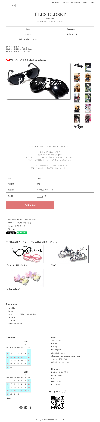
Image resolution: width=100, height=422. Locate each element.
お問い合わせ (72, 34)
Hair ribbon (15, 46)
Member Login (56, 375)
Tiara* (53, 265)
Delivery (54, 347)
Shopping (11, 229)
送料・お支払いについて (28, 39)
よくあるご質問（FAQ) (59, 359)
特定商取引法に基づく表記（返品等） (22, 219)
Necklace (11, 317)
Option (10, 311)
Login (85, 2)
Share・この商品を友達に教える (20, 223)
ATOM (58, 385)
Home (28, 29)
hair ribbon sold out (15, 324)
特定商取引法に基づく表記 (60, 362)
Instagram (28, 34)
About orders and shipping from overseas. (66, 356)
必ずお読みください (58, 353)
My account (56, 2)
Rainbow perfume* (13, 289)
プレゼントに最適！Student (16, 265)
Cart (52, 378)
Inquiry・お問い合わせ (16, 226)
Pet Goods (11, 320)
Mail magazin (56, 350)
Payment (54, 343)
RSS (53, 385)
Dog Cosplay (26, 51)
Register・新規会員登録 (71, 2)
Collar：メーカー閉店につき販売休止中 (22, 314)
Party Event (25, 48)
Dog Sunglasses (27, 49)
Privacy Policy (56, 381)
